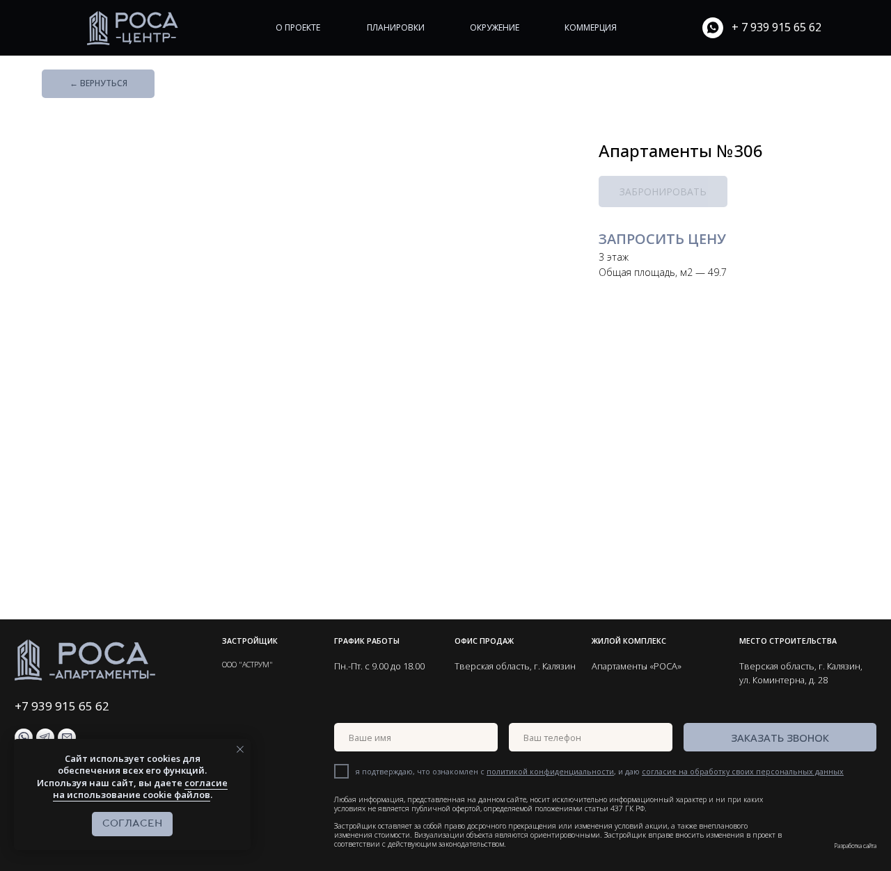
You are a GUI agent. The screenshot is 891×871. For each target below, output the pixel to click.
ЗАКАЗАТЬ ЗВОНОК (780, 737)
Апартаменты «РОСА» (636, 666)
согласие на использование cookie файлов (140, 788)
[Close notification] (240, 749)
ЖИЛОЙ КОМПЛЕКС (629, 641)
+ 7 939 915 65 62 (776, 27)
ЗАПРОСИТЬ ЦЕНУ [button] (662, 238)
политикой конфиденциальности (550, 771)
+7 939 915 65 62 (62, 706)
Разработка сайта (855, 845)
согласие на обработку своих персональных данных (743, 771)
